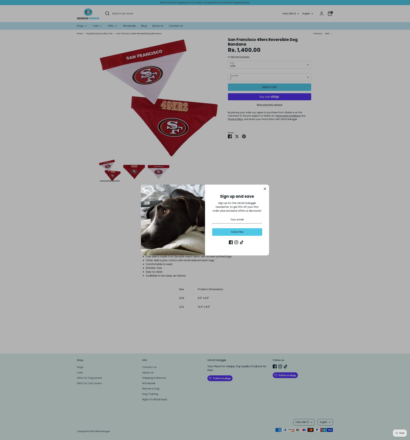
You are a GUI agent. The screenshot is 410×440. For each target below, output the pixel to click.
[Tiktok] (242, 242)
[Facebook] (231, 242)
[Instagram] (236, 242)
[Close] (264, 188)
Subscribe (237, 232)
